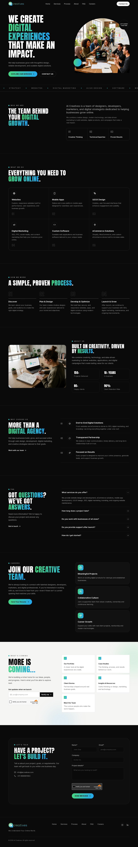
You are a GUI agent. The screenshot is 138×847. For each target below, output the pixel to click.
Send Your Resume (18, 602)
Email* (101, 745)
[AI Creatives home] (16, 4)
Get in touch (13, 526)
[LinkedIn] (128, 825)
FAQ (83, 4)
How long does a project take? (75, 511)
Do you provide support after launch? (78, 527)
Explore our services (21, 74)
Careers (92, 4)
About (76, 4)
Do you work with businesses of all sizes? (80, 519)
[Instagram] (122, 825)
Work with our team (16, 450)
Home (48, 4)
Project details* (78, 766)
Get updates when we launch (20, 689)
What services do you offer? (74, 492)
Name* (74, 745)
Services (57, 4)
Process (67, 4)
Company (75, 755)
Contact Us (123, 4)
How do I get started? (71, 535)
